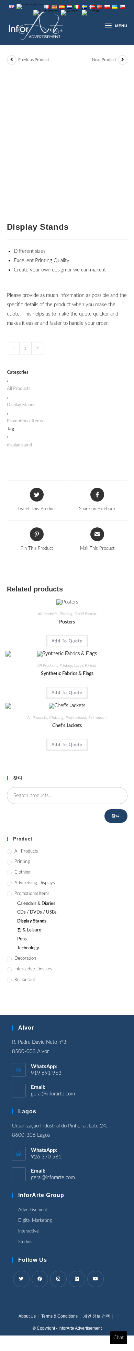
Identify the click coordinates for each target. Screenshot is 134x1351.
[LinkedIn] (77, 1279)
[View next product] (122, 60)
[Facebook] (40, 1279)
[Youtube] (95, 1279)
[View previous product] (11, 60)
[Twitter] (21, 1279)
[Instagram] (58, 1279)
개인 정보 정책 (96, 1316)
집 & (29, 930)
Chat (118, 1337)
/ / (37, 912)
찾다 (115, 816)
